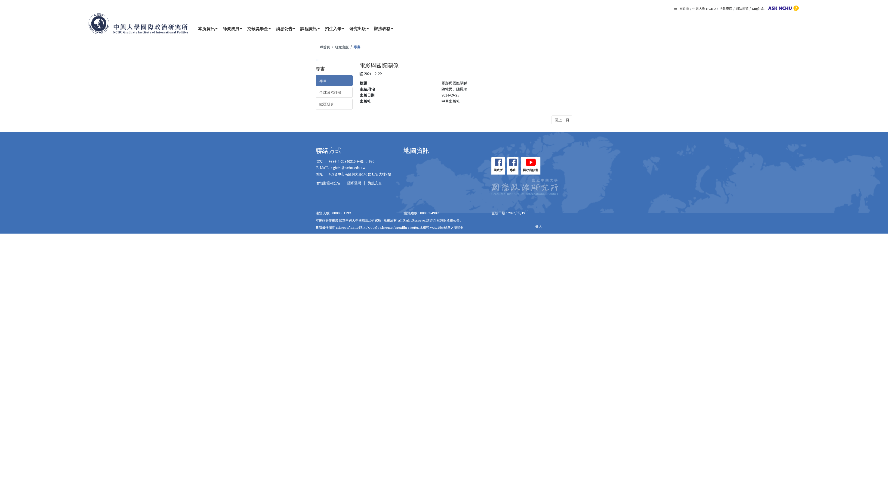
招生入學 (333, 28)
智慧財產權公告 (328, 183)
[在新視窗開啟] (498, 162)
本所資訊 (206, 28)
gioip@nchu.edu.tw (349, 167)
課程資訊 (308, 28)
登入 (538, 226)
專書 (323, 80)
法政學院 (725, 8)
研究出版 (357, 28)
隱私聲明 (354, 183)
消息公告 (284, 28)
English (758, 8)
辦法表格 (382, 28)
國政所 (498, 170)
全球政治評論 (330, 92)
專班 (513, 170)
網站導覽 (742, 8)
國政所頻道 (530, 170)
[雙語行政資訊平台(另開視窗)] (782, 8)
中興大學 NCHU (704, 8)
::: (675, 8)
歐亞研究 (326, 104)
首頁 (326, 47)
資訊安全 (375, 183)
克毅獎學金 (257, 28)
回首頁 (684, 8)
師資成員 (231, 28)
